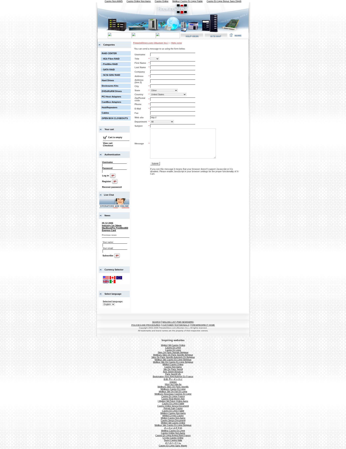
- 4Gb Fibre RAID (111, 59)
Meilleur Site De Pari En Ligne (173, 391)
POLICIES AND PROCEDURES (145, 325)
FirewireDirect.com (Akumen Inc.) (150, 43)
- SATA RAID (108, 69)
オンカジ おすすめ (173, 428)
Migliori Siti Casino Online (173, 345)
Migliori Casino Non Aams (173, 418)
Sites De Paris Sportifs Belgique (173, 352)
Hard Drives (108, 80)
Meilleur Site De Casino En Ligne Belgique (173, 362)
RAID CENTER (109, 53)
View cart (108, 143)
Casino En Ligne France (173, 396)
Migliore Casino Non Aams (173, 413)
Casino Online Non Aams (173, 433)
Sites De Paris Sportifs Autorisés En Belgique (173, 357)
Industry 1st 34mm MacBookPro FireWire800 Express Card (115, 228)
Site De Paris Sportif (173, 369)
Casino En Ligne (173, 347)
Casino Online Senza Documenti (173, 406)
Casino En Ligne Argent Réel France (173, 435)
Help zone (176, 43)
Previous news (109, 235)
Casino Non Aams (173, 367)
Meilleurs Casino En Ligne (173, 389)
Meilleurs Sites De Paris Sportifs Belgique (173, 355)
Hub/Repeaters (109, 107)
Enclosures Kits (110, 86)
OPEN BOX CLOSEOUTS (115, 118)
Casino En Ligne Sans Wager (173, 445)
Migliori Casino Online (173, 364)
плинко (173, 382)
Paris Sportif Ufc (173, 374)
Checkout (108, 145)
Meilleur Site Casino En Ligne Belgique (173, 359)
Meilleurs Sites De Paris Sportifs (173, 386)
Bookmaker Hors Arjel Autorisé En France (173, 376)
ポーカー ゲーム (173, 443)
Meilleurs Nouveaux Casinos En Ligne (173, 394)
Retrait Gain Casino (173, 408)
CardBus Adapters (111, 102)
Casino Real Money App (173, 398)
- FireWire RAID (110, 64)
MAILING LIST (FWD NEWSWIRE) (178, 322)
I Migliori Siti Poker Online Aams (173, 401)
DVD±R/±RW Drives (112, 91)
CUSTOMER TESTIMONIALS (175, 325)
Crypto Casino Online (173, 438)
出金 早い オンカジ (173, 379)
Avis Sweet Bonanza (173, 371)
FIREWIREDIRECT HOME (203, 325)
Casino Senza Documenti (173, 420)
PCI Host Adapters (111, 96)
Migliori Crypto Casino (173, 415)
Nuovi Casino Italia (173, 440)
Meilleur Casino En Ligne (173, 430)
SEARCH (156, 322)
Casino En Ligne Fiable (173, 403)
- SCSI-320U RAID (111, 75)
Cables (105, 113)
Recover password (112, 187)
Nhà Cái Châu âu (173, 384)
